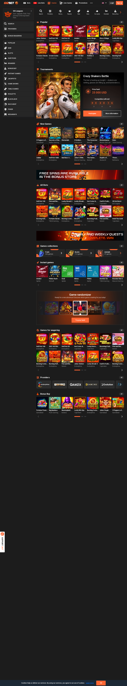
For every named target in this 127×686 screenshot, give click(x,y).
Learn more (90, 683)
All (121, 22)
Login (112, 3)
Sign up (119, 3)
